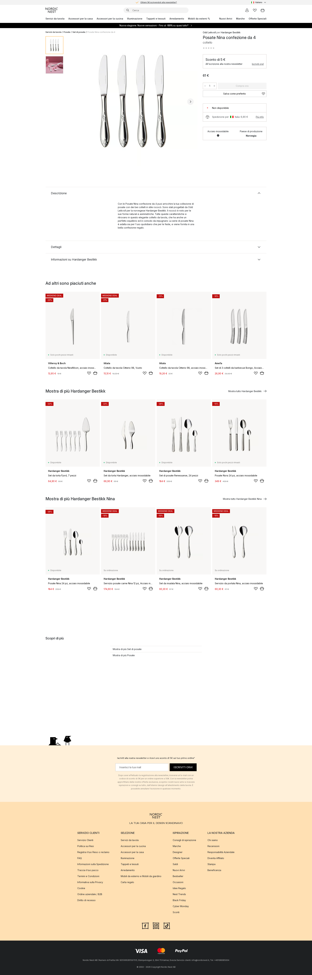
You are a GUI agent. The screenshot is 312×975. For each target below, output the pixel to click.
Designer (177, 852)
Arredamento (176, 18)
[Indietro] (74, 101)
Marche (240, 18)
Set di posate (78, 32)
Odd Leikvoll (209, 32)
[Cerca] (127, 10)
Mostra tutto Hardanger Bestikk (245, 391)
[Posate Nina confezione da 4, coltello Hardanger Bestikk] (132, 101)
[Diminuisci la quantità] (205, 86)
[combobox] (258, 2)
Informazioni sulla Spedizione (93, 864)
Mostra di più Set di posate (127, 649)
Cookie (81, 888)
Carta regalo (127, 882)
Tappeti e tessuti (156, 18)
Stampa (211, 864)
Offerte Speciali (257, 18)
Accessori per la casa (80, 18)
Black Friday (179, 900)
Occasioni (178, 882)
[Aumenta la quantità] (214, 86)
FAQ (79, 858)
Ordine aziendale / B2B (89, 894)
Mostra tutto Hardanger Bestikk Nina (242, 498)
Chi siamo (213, 840)
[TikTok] (166, 925)
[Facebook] (145, 925)
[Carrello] (262, 10)
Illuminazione (134, 18)
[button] (208, 48)
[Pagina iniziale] (52, 10)
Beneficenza (214, 870)
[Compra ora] (95, 373)
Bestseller (178, 876)
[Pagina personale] (247, 10)
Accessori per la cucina (110, 18)
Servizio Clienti (85, 840)
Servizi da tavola (55, 18)
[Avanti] (190, 101)
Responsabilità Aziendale (221, 852)
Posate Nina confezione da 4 (101, 32)
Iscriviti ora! (258, 64)
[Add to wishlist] (89, 373)
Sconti (176, 912)
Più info (260, 116)
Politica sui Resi (85, 846)
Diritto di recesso (86, 900)
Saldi (175, 864)
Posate (67, 32)
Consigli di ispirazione (184, 840)
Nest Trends (179, 894)
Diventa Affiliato (216, 858)
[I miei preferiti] (255, 10)
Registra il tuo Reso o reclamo (93, 852)
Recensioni (213, 846)
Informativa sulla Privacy (90, 882)
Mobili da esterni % (199, 18)
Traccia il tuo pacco (87, 870)
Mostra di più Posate (124, 655)
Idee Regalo (179, 888)
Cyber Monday (181, 906)
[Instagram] (156, 925)
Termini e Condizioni (88, 876)
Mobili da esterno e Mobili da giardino (141, 876)
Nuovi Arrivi (225, 18)
